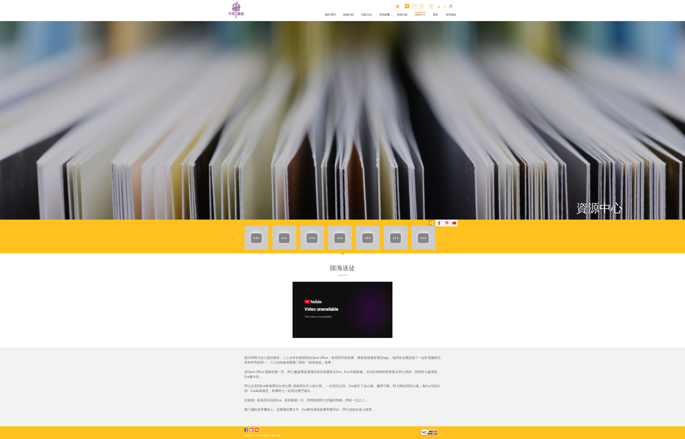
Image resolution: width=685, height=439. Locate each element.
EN (414, 6)
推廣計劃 (348, 14)
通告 (435, 14)
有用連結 (451, 14)
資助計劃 (402, 14)
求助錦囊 (384, 14)
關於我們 (330, 14)
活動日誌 (366, 14)
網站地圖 (276, 435)
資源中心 (420, 14)
